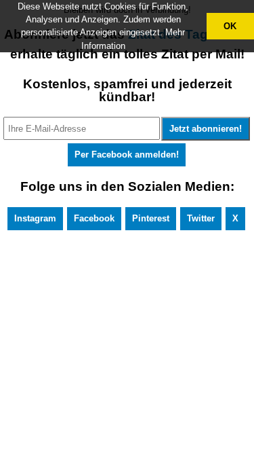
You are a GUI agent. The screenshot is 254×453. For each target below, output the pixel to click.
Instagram (35, 218)
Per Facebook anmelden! (127, 154)
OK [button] (230, 26)
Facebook (94, 218)
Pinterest (150, 218)
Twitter (201, 218)
